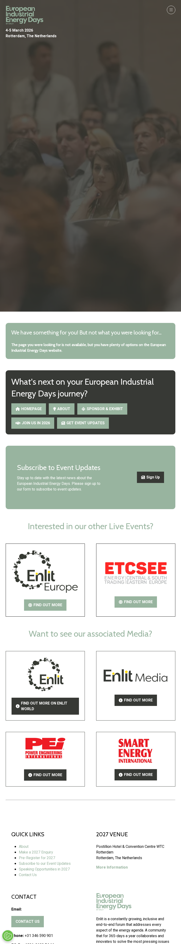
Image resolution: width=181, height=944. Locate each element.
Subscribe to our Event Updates (45, 863)
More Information (112, 867)
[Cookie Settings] (8, 936)
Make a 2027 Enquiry (36, 852)
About (24, 846)
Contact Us (28, 875)
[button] (171, 10)
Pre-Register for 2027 (37, 858)
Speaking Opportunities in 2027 (44, 869)
